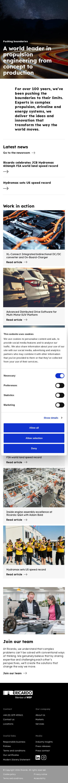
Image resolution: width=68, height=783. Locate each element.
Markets (40, 719)
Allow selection (34, 438)
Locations (8, 724)
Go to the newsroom (16, 152)
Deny (34, 448)
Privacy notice (40, 774)
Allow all (34, 427)
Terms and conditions (14, 750)
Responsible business (14, 741)
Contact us (8, 719)
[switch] (59, 385)
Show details (51, 417)
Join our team (12, 673)
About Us (40, 715)
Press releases (43, 746)
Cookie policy (9, 774)
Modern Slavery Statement (16, 759)
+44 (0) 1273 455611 (13, 715)
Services (40, 724)
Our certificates (11, 755)
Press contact (43, 750)
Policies (7, 746)
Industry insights (44, 741)
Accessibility (39, 778)
